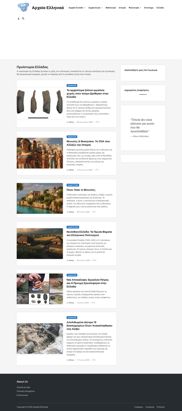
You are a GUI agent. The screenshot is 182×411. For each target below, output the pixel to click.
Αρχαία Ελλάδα (76, 8)
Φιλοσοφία (134, 8)
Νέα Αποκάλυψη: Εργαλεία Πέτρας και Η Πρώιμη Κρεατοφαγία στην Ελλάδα (88, 283)
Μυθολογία (111, 8)
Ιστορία (122, 8)
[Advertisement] (91, 42)
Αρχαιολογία (94, 8)
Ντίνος (71, 122)
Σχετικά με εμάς (23, 387)
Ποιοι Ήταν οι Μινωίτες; (81, 189)
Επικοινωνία (22, 395)
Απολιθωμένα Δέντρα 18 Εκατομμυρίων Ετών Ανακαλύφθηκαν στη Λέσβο (89, 326)
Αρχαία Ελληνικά (48, 7)
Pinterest (161, 407)
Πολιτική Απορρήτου (26, 391)
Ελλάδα (160, 8)
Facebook (150, 407)
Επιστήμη (149, 8)
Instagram (138, 407)
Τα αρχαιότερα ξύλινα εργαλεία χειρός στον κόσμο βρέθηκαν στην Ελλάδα (88, 94)
